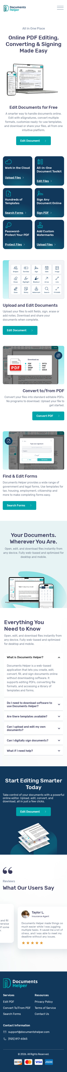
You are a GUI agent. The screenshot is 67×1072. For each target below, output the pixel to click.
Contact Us (42, 1014)
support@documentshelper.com (28, 1032)
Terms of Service (45, 1008)
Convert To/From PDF (17, 1008)
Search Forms (12, 1014)
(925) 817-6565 (17, 1038)
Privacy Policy (44, 1001)
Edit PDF (8, 1001)
